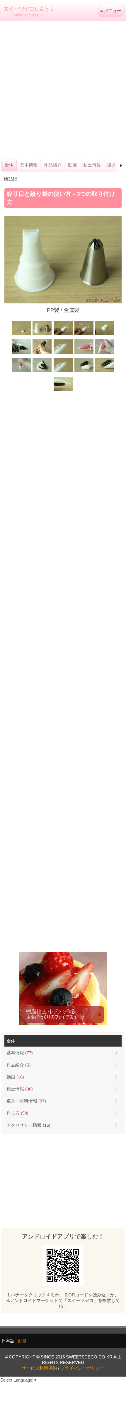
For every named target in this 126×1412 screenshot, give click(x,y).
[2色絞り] (42, 371)
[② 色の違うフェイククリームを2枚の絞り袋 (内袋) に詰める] (84, 371)
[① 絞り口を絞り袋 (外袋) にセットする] (62, 353)
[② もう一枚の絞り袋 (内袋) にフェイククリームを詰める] (84, 353)
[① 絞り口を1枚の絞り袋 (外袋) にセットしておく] (62, 371)
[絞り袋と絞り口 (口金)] (21, 334)
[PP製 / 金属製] (42, 334)
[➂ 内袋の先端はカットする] (104, 371)
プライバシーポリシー (82, 1367)
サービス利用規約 (39, 1367)
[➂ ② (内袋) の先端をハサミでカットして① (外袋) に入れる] (104, 353)
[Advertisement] (63, 90)
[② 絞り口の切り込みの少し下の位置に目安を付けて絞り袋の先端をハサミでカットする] (84, 334)
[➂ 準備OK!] (104, 334)
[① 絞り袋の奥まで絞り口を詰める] (62, 334)
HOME (10, 178)
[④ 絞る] (21, 371)
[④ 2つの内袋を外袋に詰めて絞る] (62, 390)
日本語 (8, 1340)
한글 (22, 1340)
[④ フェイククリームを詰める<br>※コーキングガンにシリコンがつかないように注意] (21, 353)
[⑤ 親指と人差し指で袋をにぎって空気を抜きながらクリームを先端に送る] (42, 353)
